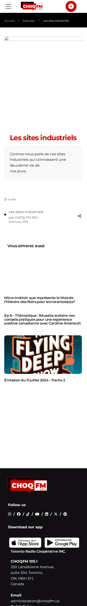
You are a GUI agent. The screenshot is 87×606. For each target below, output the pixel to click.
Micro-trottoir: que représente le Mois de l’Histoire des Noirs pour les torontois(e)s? (39, 300)
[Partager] (79, 216)
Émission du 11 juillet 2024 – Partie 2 (34, 380)
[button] (8, 6)
